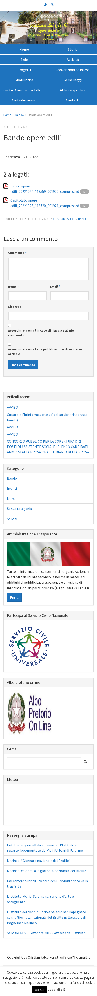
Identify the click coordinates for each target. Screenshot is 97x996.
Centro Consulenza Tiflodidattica (25, 90)
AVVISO (12, 407)
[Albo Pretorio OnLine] (29, 712)
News (11, 498)
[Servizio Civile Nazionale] (29, 645)
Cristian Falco (63, 219)
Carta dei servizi (24, 100)
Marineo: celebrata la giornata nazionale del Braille (46, 870)
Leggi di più (57, 989)
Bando (19, 115)
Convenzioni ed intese (73, 69)
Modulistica (24, 80)
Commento (17, 253)
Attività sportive (72, 90)
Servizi (12, 518)
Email (55, 287)
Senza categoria (19, 508)
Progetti (24, 69)
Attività (73, 59)
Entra (14, 597)
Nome (13, 287)
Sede (24, 59)
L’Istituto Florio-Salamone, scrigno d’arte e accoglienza (40, 899)
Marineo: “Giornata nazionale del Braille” (38, 860)
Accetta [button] (39, 990)
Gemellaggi (73, 80)
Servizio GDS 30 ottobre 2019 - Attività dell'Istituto (46, 933)
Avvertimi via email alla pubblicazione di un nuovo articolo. (45, 351)
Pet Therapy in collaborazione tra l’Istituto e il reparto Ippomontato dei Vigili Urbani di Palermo (45, 848)
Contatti (72, 100)
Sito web (14, 307)
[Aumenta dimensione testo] (51, 4)
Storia (72, 49)
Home (24, 49)
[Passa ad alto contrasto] (45, 4)
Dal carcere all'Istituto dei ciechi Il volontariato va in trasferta (47, 883)
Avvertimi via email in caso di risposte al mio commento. (41, 332)
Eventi (12, 488)
